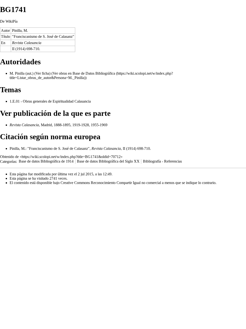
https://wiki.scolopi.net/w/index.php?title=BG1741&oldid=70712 (71, 157)
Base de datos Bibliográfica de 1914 (46, 161)
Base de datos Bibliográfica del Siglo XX (108, 161)
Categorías (8, 161)
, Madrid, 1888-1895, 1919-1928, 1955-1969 (58, 125)
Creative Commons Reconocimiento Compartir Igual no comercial (111, 183)
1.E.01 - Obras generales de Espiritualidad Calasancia (50, 101)
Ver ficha (42, 73)
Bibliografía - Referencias (162, 161)
